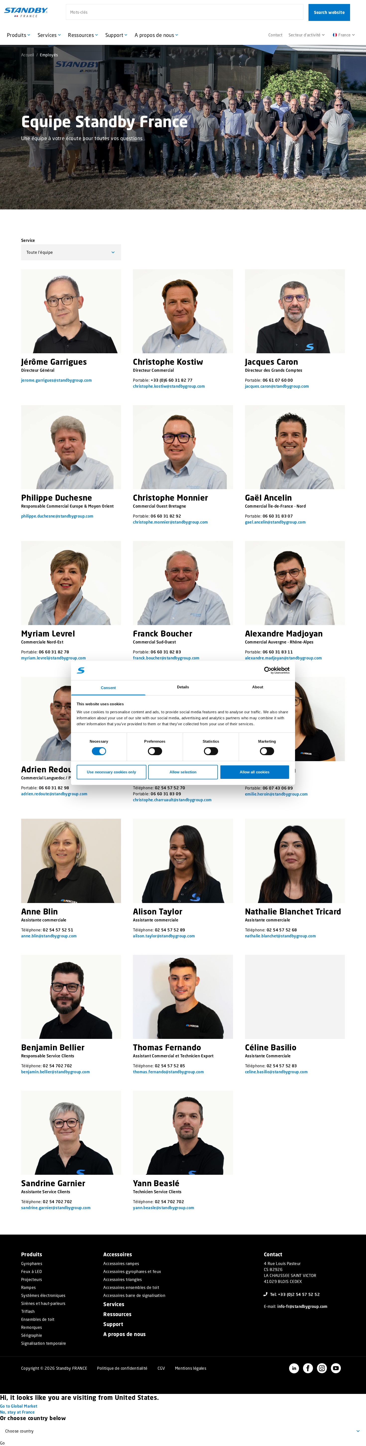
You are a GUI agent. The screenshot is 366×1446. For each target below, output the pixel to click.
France (344, 34)
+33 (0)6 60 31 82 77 (171, 380)
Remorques (31, 1327)
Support (113, 1324)
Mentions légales (190, 1368)
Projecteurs (31, 1279)
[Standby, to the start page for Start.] (26, 12)
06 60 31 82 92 (166, 516)
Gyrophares (31, 1263)
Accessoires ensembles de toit (131, 1287)
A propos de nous (124, 1334)
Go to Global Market (18, 1406)
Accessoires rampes (121, 1263)
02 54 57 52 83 (282, 1065)
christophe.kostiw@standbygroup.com (169, 386)
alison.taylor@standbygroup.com (164, 935)
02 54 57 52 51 (58, 929)
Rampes (28, 1287)
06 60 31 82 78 (54, 651)
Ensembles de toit (38, 1319)
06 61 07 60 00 (278, 380)
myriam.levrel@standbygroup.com (53, 657)
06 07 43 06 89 (278, 788)
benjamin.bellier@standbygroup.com (55, 1071)
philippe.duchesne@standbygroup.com (57, 516)
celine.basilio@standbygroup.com (276, 1071)
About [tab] (257, 687)
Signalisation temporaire (43, 1343)
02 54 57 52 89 (170, 929)
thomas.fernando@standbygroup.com (168, 1071)
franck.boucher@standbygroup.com (166, 657)
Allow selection (183, 772)
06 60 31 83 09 (166, 793)
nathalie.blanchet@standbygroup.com (280, 935)
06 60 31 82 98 (54, 787)
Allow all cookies (255, 772)
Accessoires (117, 1254)
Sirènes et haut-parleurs (43, 1303)
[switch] (155, 751)
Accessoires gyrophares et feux (132, 1271)
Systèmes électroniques (43, 1295)
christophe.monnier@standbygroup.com (170, 522)
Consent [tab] (108, 688)
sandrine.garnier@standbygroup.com (56, 1207)
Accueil (27, 54)
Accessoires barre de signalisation (134, 1295)
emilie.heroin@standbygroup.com (276, 794)
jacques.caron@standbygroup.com (277, 386)
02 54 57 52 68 (282, 929)
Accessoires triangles (122, 1279)
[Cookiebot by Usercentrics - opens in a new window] (268, 670)
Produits (31, 1254)
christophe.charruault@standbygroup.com (172, 799)
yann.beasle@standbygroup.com (163, 1207)
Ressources (117, 1314)
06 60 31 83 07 (278, 516)
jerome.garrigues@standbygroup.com (56, 380)
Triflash (28, 1311)
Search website (329, 12)
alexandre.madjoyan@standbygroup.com (283, 657)
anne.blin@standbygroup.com (49, 935)
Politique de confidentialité (122, 1368)
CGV (161, 1368)
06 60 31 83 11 (278, 651)
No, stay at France (17, 1412)
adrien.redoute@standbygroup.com (54, 793)
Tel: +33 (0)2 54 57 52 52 (295, 1294)
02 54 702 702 (57, 1065)
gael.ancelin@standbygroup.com (275, 522)
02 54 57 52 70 (170, 787)
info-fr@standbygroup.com (302, 1306)
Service (28, 240)
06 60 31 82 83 (166, 651)
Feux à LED (31, 1271)
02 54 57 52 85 (170, 1065)
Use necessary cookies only (111, 772)
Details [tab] (183, 687)
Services (113, 1304)
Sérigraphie (31, 1335)
